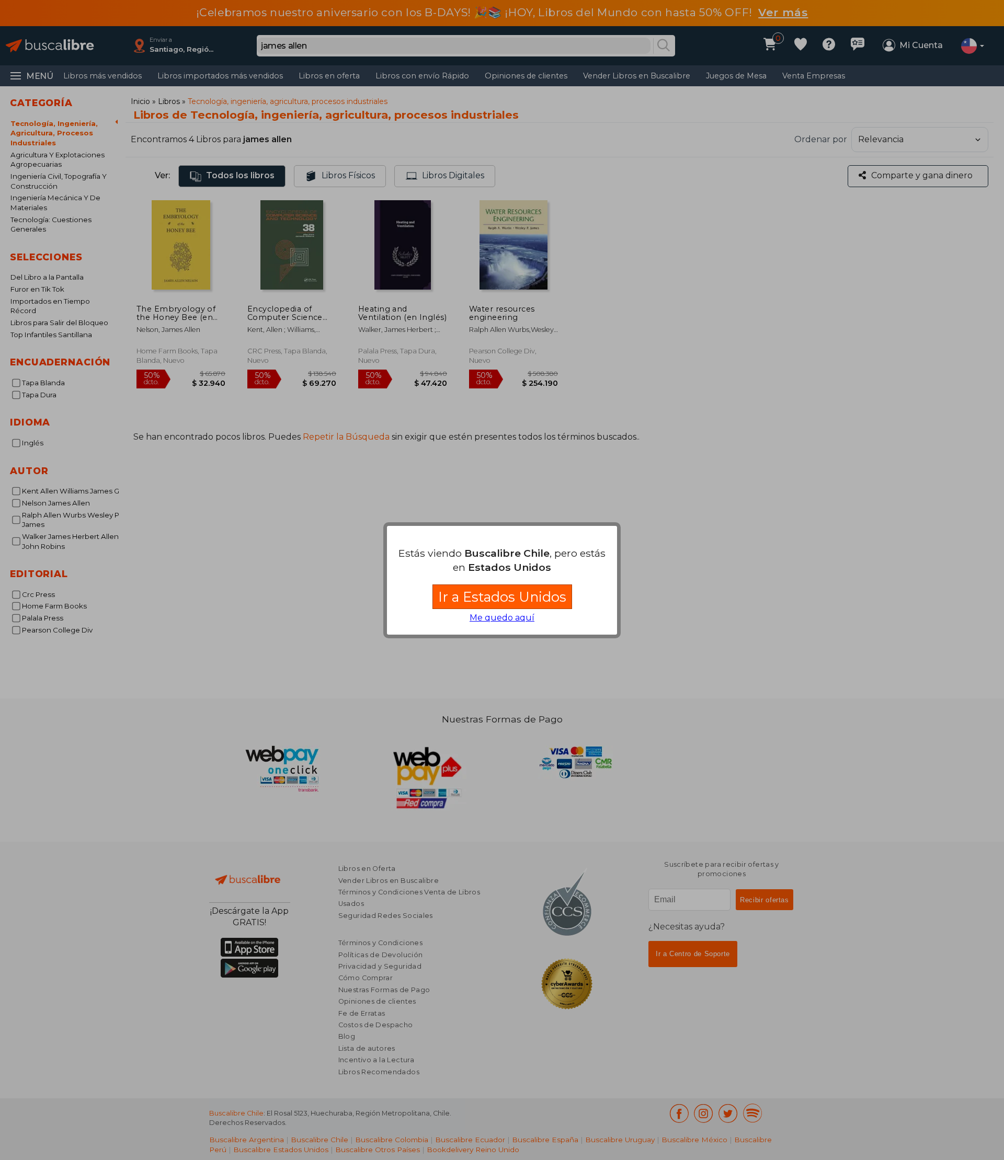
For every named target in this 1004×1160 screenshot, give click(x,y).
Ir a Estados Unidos (502, 597)
